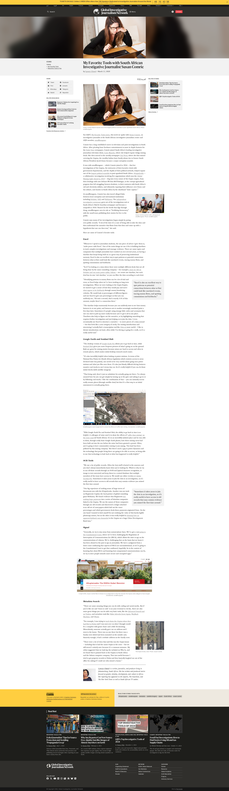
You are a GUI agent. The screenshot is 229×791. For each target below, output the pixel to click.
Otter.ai (123, 327)
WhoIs (96, 617)
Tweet (52, 82)
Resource (164, 769)
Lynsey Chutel (90, 71)
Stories (49, 61)
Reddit (52, 92)
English (71, 5)
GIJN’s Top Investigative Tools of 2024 (129, 740)
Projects (163, 776)
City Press (123, 155)
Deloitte (94, 199)
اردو (47, 5)
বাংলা (63, 5)
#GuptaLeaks (139, 173)
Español (91, 5)
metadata (142, 696)
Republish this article (89, 694)
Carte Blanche (109, 153)
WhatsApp (53, 89)
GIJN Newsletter (166, 774)
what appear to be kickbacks (93, 290)
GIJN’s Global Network (145, 766)
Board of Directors (121, 771)
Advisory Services (166, 779)
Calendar (141, 774)
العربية (55, 5)
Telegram (65, 89)
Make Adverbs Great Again (120, 614)
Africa (148, 5)
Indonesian (170, 5)
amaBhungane (100, 140)
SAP (99, 199)
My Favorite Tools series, (101, 135)
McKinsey (108, 199)
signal (160, 696)
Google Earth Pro (108, 344)
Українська (112, 5)
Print (51, 86)
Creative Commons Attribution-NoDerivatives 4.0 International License (61, 699)
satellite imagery (152, 696)
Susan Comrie (134, 135)
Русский (139, 5)
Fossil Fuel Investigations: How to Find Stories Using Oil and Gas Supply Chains (165, 740)
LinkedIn (65, 86)
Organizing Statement (122, 766)
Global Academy (166, 771)
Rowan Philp (51, 746)
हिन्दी (131, 5)
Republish (65, 92)
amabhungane (133, 696)
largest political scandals (100, 173)
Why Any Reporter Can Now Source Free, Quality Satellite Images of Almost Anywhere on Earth (96, 740)
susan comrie (177, 696)
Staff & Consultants (121, 769)
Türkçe (122, 5)
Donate (179, 12)
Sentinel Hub (88, 346)
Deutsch (158, 5)
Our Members (142, 769)
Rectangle (179, 789)
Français (81, 5)
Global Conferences (144, 771)
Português (101, 5)
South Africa (167, 696)
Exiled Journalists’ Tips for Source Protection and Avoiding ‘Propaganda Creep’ (62, 740)
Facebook (65, 82)
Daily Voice (90, 150)
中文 (180, 5)
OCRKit (131, 476)
